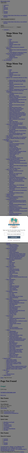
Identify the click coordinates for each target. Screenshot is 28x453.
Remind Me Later (16, 240)
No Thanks (10, 240)
